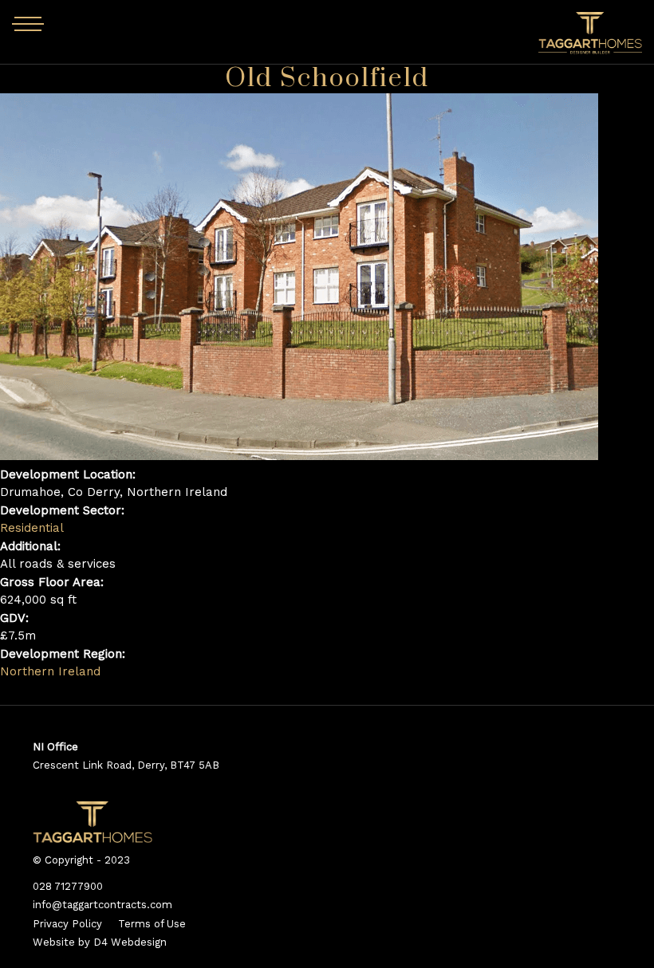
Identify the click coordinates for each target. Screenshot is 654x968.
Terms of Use (152, 924)
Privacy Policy (67, 924)
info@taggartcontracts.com (102, 905)
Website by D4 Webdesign (100, 942)
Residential (32, 528)
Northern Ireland (50, 671)
